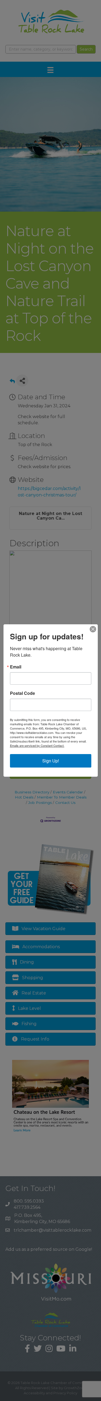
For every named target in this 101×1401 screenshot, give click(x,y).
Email (15, 667)
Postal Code (22, 693)
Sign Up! (50, 761)
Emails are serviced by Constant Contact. (37, 745)
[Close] (93, 629)
